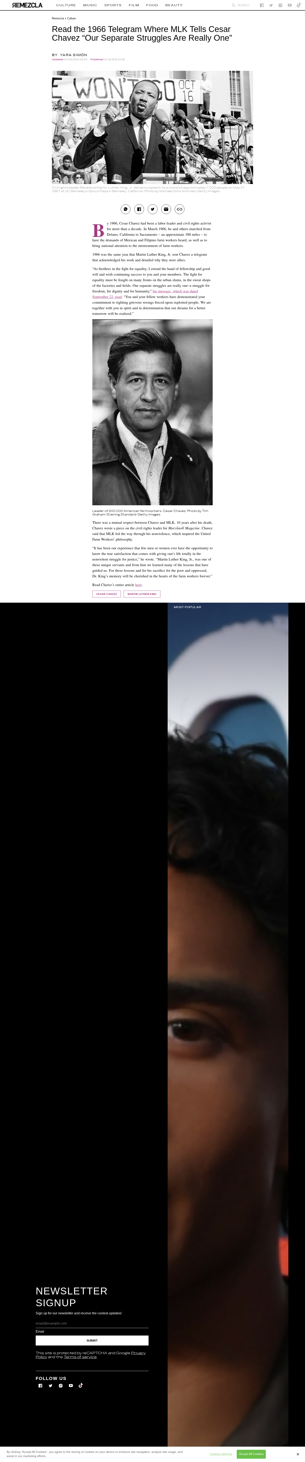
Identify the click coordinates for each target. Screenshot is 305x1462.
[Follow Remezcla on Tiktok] (81, 1383)
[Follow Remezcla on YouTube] (289, 5)
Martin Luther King (142, 594)
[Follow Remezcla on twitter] (271, 5)
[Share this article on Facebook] (139, 209)
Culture (71, 18)
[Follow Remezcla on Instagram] (280, 5)
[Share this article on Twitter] (152, 209)
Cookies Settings (221, 1454)
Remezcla (58, 18)
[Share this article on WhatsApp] (126, 209)
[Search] (233, 5)
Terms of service (80, 1357)
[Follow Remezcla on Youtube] (71, 1383)
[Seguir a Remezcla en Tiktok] (299, 5)
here (138, 584)
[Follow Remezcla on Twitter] (51, 1383)
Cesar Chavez (106, 594)
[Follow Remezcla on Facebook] (261, 5)
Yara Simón (73, 55)
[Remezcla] (27, 5)
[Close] (298, 1454)
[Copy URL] (179, 209)
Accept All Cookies (251, 1454)
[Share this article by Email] (166, 209)
